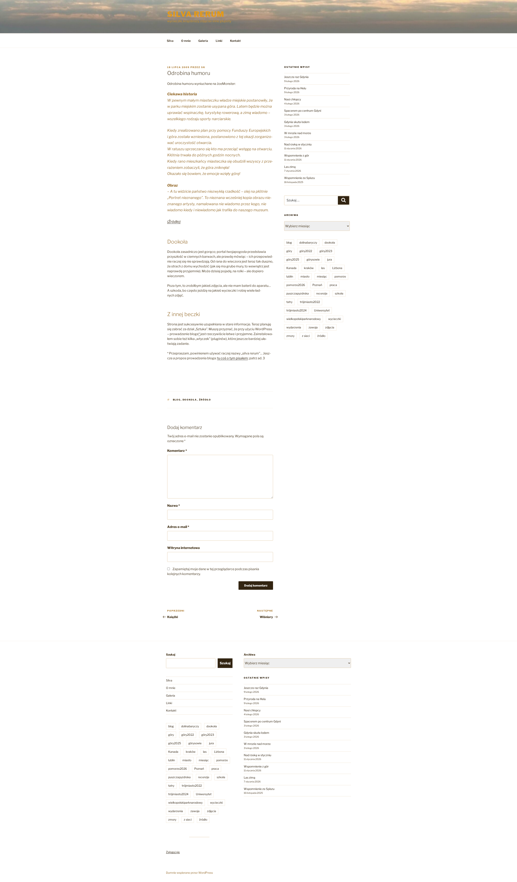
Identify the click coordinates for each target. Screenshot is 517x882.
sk (203, 67)
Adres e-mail (178, 527)
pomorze (340, 276)
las (323, 268)
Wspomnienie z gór (296, 155)
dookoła (190, 399)
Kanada (291, 268)
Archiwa (249, 654)
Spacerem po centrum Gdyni (302, 110)
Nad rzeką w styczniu (298, 144)
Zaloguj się (173, 852)
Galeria (203, 40)
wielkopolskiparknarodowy (303, 319)
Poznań (317, 285)
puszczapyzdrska (297, 293)
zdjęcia (329, 327)
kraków (309, 268)
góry (289, 251)
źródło (205, 399)
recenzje (321, 293)
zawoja (313, 327)
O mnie (186, 40)
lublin (289, 276)
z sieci (306, 335)
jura (329, 259)
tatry (289, 302)
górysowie (313, 259)
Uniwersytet (322, 310)
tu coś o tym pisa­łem (232, 358)
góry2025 (292, 259)
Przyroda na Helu (295, 88)
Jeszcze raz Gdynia (296, 77)
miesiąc (322, 276)
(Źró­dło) (174, 222)
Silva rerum (196, 14)
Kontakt (235, 40)
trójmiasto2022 (310, 302)
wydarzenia (293, 327)
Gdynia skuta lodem (297, 122)
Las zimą (290, 166)
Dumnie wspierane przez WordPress (189, 872)
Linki (219, 40)
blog (177, 399)
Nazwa (173, 506)
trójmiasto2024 (296, 310)
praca (333, 285)
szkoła (339, 293)
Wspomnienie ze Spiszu (299, 178)
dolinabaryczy (308, 242)
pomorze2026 (295, 285)
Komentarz (177, 451)
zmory (290, 335)
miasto (305, 276)
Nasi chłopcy (292, 99)
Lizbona (337, 268)
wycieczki (334, 319)
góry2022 (305, 251)
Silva (170, 40)
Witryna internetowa (183, 548)
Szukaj (170, 654)
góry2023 (325, 251)
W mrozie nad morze (297, 133)
